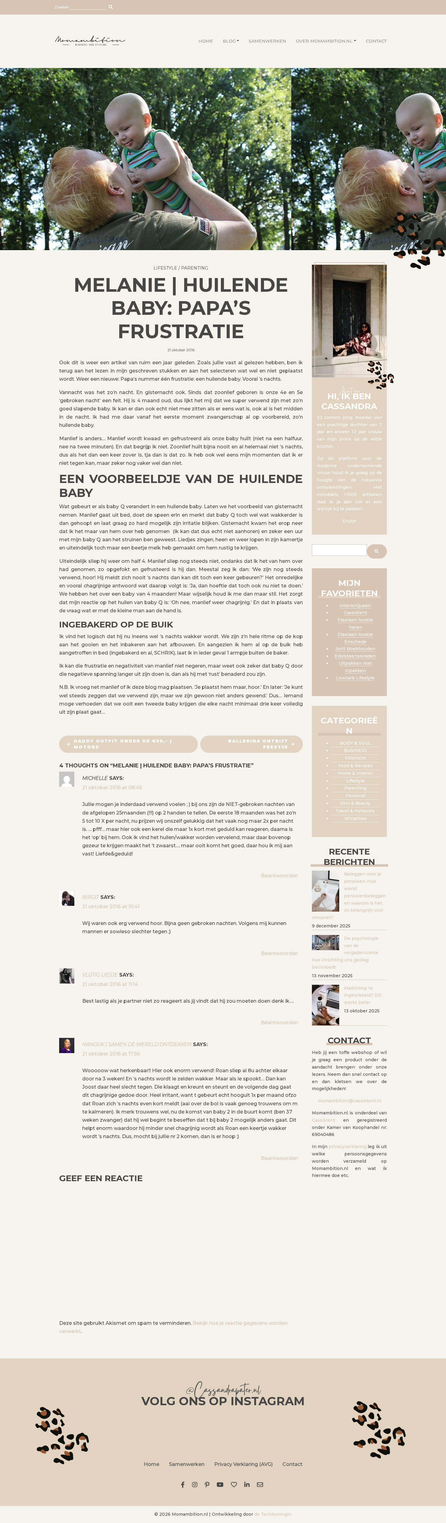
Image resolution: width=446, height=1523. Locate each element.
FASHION (355, 758)
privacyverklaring (348, 1146)
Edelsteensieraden (355, 656)
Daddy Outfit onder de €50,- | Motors (123, 744)
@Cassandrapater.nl (223, 1391)
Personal (355, 795)
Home (151, 1464)
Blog (229, 41)
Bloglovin (235, 1484)
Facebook (184, 1484)
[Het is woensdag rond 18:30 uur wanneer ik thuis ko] (291, 1433)
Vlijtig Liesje (100, 975)
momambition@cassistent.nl (349, 1100)
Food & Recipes (355, 765)
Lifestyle (165, 268)
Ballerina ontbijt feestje (258, 744)
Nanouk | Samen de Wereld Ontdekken (136, 1044)
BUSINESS (355, 750)
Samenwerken (267, 41)
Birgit (90, 897)
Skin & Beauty (355, 803)
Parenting (194, 268)
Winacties (355, 818)
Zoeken (62, 7)
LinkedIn (248, 1484)
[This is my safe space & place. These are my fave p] (359, 1433)
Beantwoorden (279, 876)
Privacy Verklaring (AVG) (243, 1464)
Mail (261, 1484)
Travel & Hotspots (355, 811)
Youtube (221, 1484)
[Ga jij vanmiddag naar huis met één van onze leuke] (223, 1433)
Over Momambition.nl (324, 41)
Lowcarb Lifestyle (355, 678)
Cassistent (355, 612)
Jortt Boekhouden (355, 648)
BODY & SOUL (355, 743)
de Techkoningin (273, 1514)
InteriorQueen (355, 605)
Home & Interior (355, 773)
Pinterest (208, 1484)
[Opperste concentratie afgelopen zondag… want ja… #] (155, 1433)
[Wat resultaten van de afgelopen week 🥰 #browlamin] (87, 1433)
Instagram (196, 1484)
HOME (205, 41)
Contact (376, 41)
